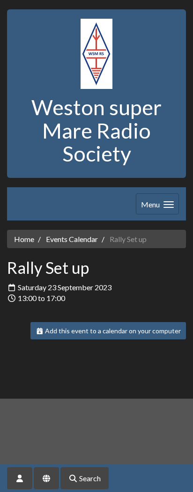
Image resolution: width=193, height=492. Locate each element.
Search (89, 478)
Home (24, 239)
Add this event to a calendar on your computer (112, 331)
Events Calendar (72, 239)
